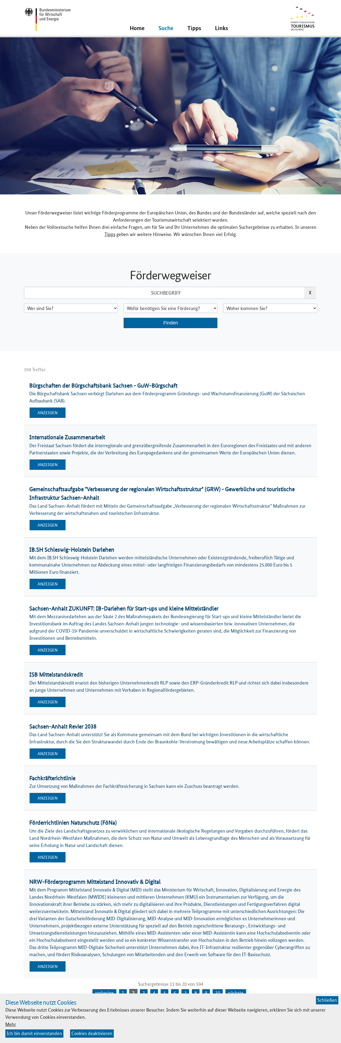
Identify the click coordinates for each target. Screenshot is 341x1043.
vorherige (104, 993)
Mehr (10, 1024)
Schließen (327, 1000)
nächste (235, 993)
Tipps (109, 234)
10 (217, 993)
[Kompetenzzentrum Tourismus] (302, 17)
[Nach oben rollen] (328, 1030)
